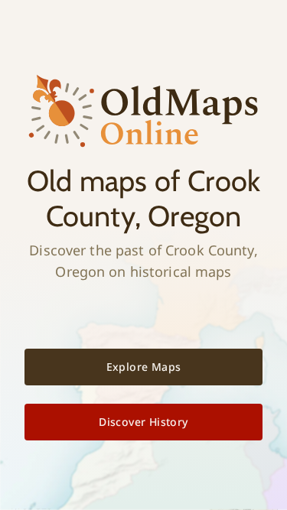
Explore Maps (143, 366)
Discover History (143, 421)
